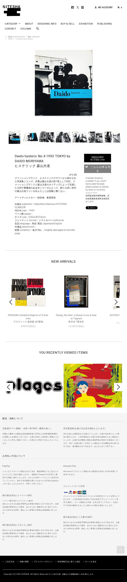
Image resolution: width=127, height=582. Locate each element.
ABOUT (29, 23)
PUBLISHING (104, 23)
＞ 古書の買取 (23, 562)
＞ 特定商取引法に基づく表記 (67, 562)
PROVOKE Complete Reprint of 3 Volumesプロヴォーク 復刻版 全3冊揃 (28, 318)
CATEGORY (11, 23)
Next (116, 302)
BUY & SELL (68, 23)
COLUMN (25, 28)
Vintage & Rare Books (24, 39)
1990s (10, 39)
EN (75, 175)
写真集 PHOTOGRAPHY (16, 37)
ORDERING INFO (46, 23)
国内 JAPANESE (34, 37)
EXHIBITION (86, 23)
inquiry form (91, 193)
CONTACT (10, 28)
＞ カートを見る (89, 562)
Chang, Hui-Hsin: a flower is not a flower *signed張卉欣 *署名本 (76, 318)
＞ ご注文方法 (8, 562)
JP (70, 175)
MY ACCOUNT (105, 7)
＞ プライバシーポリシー (42, 562)
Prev (11, 302)
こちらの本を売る (100, 169)
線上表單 (90, 201)
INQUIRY (97, 158)
